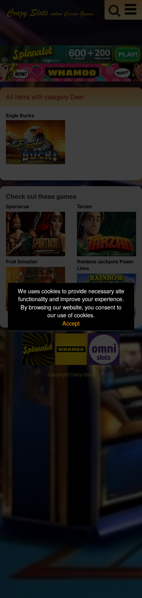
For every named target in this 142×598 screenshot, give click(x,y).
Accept (71, 322)
